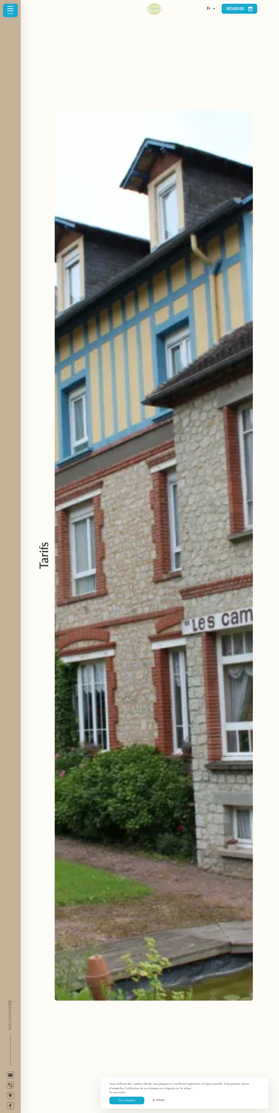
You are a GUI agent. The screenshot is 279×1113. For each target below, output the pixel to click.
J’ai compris (127, 1100)
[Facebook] (10, 1106)
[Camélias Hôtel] (163, 8)
